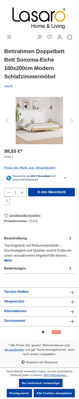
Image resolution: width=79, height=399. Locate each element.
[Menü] (9, 37)
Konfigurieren (19, 393)
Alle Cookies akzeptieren (54, 393)
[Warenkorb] (70, 37)
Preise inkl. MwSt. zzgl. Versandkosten (29, 167)
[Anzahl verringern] (8, 192)
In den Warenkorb (51, 192)
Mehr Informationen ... (56, 375)
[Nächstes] (71, 120)
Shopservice (14, 301)
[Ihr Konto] (60, 37)
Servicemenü (14, 320)
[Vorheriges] (7, 120)
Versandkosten (14, 349)
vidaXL (8, 86)
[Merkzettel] (49, 37)
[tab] (38, 249)
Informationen (15, 311)
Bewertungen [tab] (15, 268)
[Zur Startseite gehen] (39, 17)
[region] (39, 120)
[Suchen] (39, 37)
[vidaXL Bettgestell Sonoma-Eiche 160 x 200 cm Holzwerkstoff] (39, 120)
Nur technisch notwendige (41, 383)
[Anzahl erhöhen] (22, 192)
